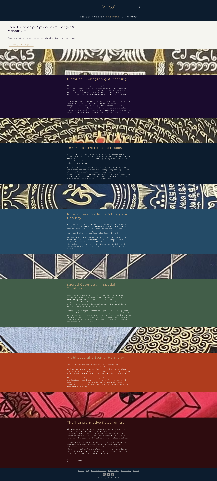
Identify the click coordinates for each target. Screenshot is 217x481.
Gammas (108, 7)
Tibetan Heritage (108, 9)
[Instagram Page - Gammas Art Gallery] (104, 474)
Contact (136, 471)
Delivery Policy (113, 471)
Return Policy (126, 471)
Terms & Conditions (98, 471)
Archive (81, 471)
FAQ (87, 471)
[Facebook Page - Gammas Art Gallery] (112, 474)
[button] (140, 7)
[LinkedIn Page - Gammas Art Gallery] (108, 474)
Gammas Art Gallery (113, 477)
